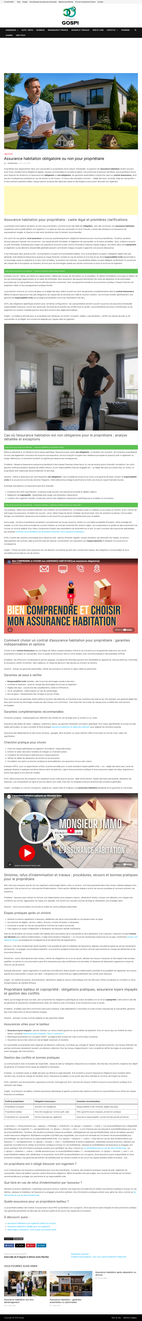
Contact (100, 2)
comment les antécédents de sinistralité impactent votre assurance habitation (49, 532)
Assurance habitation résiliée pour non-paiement (28, 1226)
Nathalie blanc (13, 163)
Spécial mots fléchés (66, 2)
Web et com (98, 30)
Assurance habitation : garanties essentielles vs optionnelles (65, 1300)
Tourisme (125, 30)
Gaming (9, 35)
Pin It (32, 1245)
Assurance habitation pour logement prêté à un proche (31, 1223)
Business (40, 30)
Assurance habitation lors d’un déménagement (19, 1300)
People (25, 2)
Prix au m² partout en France (85, 2)
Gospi (21, 1318)
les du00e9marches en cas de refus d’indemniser (105, 1148)
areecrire (19, 1239)
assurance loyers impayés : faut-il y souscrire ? (43, 1033)
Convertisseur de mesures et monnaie (43, 2)
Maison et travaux (80, 30)
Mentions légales (130, 1318)
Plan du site (116, 1318)
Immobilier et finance (58, 30)
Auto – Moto (27, 30)
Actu (18, 2)
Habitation (8, 154)
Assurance (11, 30)
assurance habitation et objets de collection (70, 727)
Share (10, 1245)
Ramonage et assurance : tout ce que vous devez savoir (31, 1230)
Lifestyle (111, 30)
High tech (20, 35)
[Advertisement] (71, 53)
